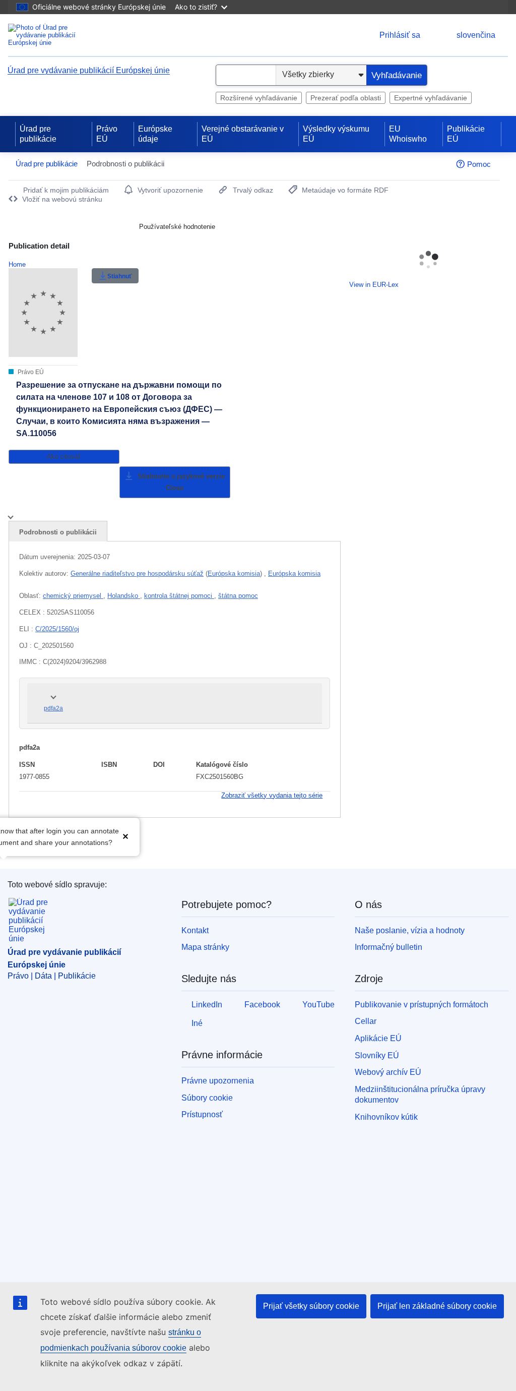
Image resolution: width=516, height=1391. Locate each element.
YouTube (318, 1004)
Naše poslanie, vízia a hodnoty (410, 930)
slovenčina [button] (476, 35)
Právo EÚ (106, 134)
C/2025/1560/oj (57, 629)
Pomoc (479, 164)
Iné (197, 1023)
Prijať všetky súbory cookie (311, 1306)
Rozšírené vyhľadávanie (258, 98)
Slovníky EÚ (377, 1055)
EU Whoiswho (408, 134)
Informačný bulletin (388, 947)
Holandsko (123, 595)
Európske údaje (155, 134)
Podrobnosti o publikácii (58, 532)
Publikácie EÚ (466, 134)
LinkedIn (206, 1004)
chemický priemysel (73, 595)
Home (17, 264)
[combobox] (246, 75)
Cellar (365, 1021)
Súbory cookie (207, 1098)
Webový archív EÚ (388, 1072)
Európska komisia (234, 573)
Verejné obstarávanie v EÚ (243, 134)
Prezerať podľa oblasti (345, 98)
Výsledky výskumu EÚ (336, 134)
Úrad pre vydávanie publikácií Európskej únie (89, 70)
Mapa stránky (205, 947)
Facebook (262, 1004)
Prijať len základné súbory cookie (437, 1306)
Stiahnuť (119, 276)
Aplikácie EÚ (378, 1038)
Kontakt (195, 930)
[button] (125, 835)
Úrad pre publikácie (38, 134)
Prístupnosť (202, 1114)
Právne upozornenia (217, 1080)
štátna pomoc (238, 595)
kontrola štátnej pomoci (179, 595)
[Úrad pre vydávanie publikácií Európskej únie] (48, 35)
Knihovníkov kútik (386, 1117)
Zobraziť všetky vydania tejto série (271, 795)
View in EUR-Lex (374, 284)
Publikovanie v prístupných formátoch (421, 1004)
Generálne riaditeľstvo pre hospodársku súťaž (137, 573)
